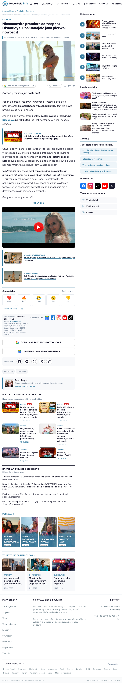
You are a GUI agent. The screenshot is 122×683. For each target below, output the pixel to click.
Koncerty (91, 4)
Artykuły (48, 4)
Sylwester (7, 636)
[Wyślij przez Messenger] (27, 361)
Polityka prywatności (105, 680)
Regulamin (91, 680)
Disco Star (7, 641)
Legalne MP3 (8, 647)
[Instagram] (59, 317)
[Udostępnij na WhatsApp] (34, 361)
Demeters (97, 669)
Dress (42, 669)
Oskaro (107, 669)
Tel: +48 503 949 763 (107, 617)
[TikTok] (70, 317)
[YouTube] (64, 317)
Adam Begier (9, 37)
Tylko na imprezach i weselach (96, 165)
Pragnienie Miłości (37, 673)
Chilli (88, 669)
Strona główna (8, 11)
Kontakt (89, 212)
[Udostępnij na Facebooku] (19, 361)
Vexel (50, 673)
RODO (117, 680)
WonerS (15, 673)
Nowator (79, 669)
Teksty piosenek (10, 624)
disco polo (8, 371)
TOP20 (105, 4)
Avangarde (52, 669)
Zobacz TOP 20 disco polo (13, 309)
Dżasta (6, 673)
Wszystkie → (114, 664)
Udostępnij (56, 86)
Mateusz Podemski (63, 673)
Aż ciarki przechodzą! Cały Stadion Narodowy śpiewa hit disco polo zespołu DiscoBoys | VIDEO (37, 477)
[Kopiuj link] (49, 361)
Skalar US (33, 669)
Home (35, 4)
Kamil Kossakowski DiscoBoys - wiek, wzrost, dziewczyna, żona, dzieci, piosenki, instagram (35, 495)
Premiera (30, 11)
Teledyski (64, 4)
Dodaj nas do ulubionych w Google (20, 86)
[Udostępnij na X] (42, 361)
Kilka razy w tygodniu (92, 159)
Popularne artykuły (89, 87)
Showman (22, 669)
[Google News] (47, 317)
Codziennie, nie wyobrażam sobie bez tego (97, 151)
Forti (62, 669)
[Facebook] (53, 317)
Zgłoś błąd (71, 86)
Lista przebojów (87, 14)
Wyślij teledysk (92, 206)
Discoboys (8, 119)
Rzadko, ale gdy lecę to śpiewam (97, 171)
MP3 (78, 4)
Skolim (69, 669)
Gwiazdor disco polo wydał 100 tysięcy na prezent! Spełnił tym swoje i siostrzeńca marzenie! (34, 502)
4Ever (24, 673)
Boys (115, 669)
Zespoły (6, 653)
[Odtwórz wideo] (39, 227)
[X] (112, 186)
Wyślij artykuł (92, 200)
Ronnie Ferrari (9, 669)
